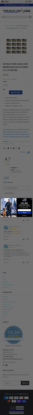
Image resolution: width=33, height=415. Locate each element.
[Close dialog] (31, 199)
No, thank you (24, 215)
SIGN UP (24, 212)
